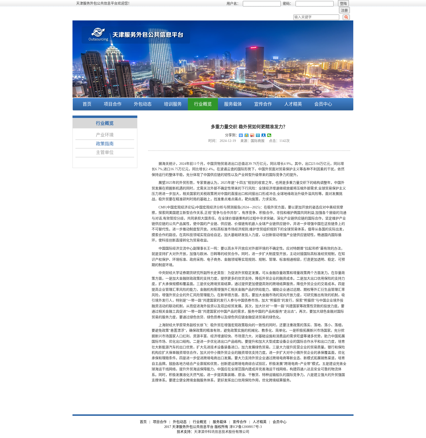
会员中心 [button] (323, 104)
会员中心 (279, 422)
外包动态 (180, 422)
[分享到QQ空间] (247, 135)
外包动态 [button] (143, 104)
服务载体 (220, 422)
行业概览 (200, 422)
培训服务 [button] (173, 104)
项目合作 (160, 422)
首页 (87, 104)
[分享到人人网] (264, 135)
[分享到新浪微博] (252, 135)
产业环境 (105, 135)
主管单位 (105, 152)
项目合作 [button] (113, 104)
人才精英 (293, 104)
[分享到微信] (269, 135)
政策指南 (105, 143)
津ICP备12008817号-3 (245, 427)
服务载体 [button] (233, 104)
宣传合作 (263, 104)
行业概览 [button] (203, 104)
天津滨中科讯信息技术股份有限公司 (221, 432)
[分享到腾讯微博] (258, 135)
